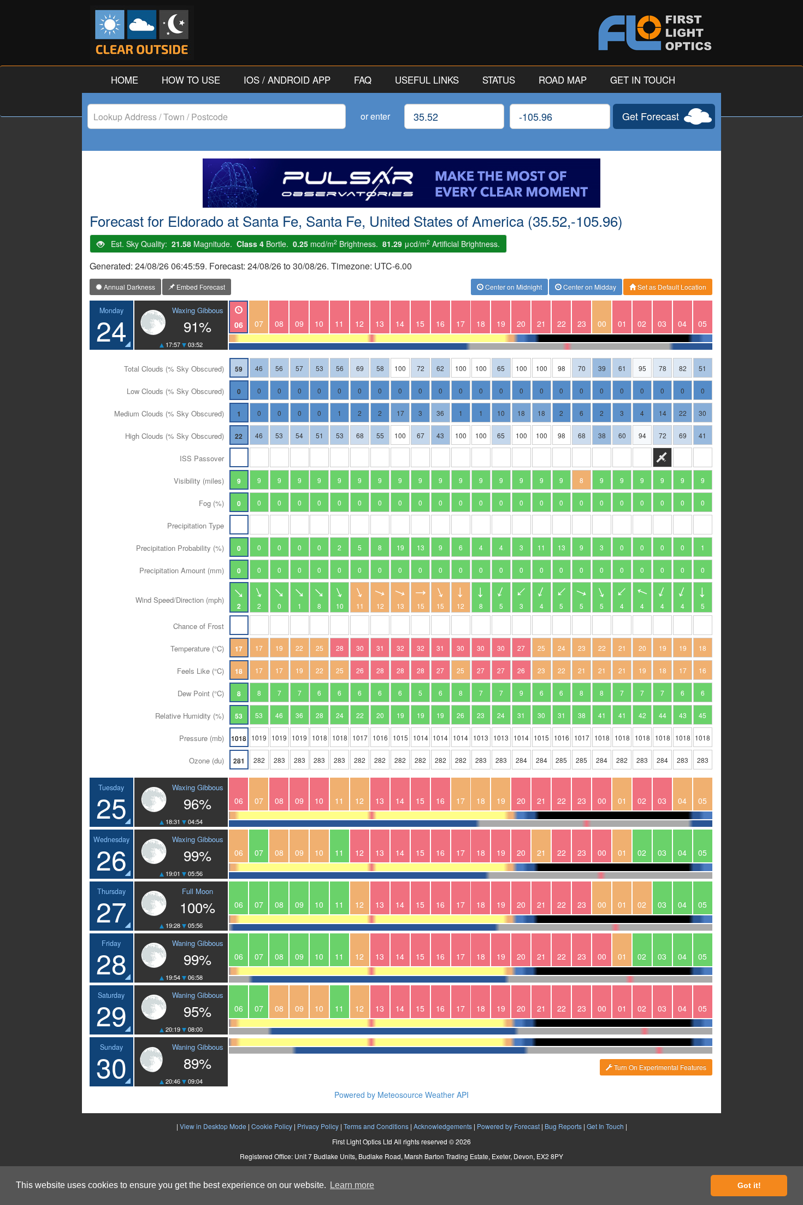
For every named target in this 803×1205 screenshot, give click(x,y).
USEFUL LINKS (427, 79)
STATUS (498, 79)
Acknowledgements (443, 1126)
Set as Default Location (671, 286)
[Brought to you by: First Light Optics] (557, 32)
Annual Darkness (128, 286)
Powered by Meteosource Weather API (401, 1094)
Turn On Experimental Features (659, 1067)
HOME (124, 79)
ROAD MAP (563, 79)
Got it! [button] (749, 1185)
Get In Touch (605, 1126)
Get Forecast (650, 116)
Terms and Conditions (376, 1126)
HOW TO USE (191, 79)
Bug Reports (563, 1126)
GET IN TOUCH (642, 79)
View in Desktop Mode (213, 1126)
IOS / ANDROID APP (287, 79)
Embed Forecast (200, 286)
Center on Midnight (512, 286)
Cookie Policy (271, 1126)
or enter (375, 116)
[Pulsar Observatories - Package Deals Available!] (401, 183)
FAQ (362, 79)
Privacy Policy (318, 1126)
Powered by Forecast (508, 1126)
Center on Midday (589, 286)
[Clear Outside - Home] (246, 32)
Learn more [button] (352, 1185)
